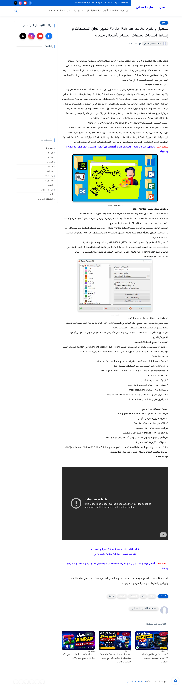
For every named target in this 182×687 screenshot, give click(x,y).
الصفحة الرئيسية (121, 3)
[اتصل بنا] (16, 682)
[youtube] (25, 3)
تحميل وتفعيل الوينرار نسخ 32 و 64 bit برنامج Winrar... (78, 656)
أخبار (106, 11)
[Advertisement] (36, 93)
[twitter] (15, 3)
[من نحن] (26, 682)
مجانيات (133, 596)
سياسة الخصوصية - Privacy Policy (88, 3)
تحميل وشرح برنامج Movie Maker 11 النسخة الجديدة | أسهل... (155, 658)
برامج (69, 11)
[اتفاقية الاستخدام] (32, 682)
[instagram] (20, 3)
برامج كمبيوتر (47, 190)
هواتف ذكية (96, 11)
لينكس (85, 11)
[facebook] (30, 3)
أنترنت (50, 195)
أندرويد (50, 162)
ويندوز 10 (124, 11)
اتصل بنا (108, 3)
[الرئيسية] (42, 682)
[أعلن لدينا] (21, 682)
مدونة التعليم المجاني (150, 7)
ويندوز (77, 11)
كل (143, 596)
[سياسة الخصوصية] (37, 682)
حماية (62, 11)
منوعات (122, 596)
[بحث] (16, 11)
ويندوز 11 (114, 11)
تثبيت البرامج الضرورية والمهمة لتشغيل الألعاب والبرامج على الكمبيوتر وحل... (115, 658)
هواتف (50, 171)
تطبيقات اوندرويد (45, 199)
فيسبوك (53, 11)
